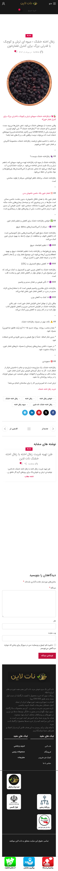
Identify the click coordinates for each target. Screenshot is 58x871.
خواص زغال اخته (46, 398)
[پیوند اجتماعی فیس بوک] (53, 412)
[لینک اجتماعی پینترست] (39, 412)
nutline (36, 52)
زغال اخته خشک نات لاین (42, 404)
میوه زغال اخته (20, 404)
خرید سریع (32, 10)
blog (26, 25)
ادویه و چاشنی (19, 746)
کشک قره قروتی (44, 757)
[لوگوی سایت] (29, 3)
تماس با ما (47, 763)
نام (55, 620)
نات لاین (48, 746)
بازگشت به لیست (29, 429)
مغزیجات (21, 757)
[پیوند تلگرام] (25, 412)
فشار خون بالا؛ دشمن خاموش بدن (36, 193)
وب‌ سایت (52, 633)
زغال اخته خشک (11, 398)
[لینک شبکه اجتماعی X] (46, 412)
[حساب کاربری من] (3, 3)
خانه (32, 25)
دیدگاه (52, 587)
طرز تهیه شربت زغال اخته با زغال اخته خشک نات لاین (29, 456)
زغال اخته (28, 398)
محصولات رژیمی (18, 751)
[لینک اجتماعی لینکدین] (32, 412)
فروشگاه (47, 752)
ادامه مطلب (29, 476)
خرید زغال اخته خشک (47, 389)
